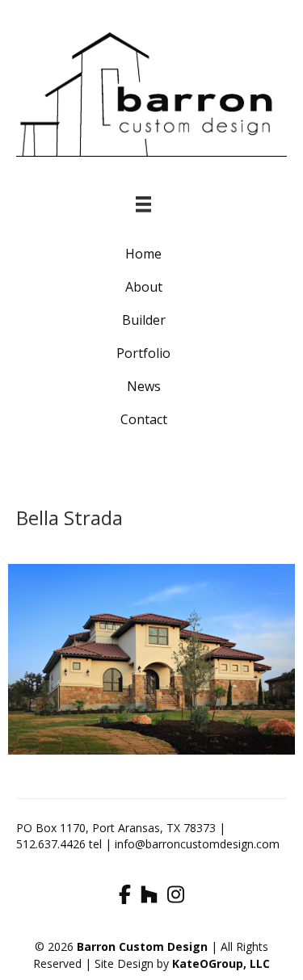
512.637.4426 (51, 844)
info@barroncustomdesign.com (197, 844)
